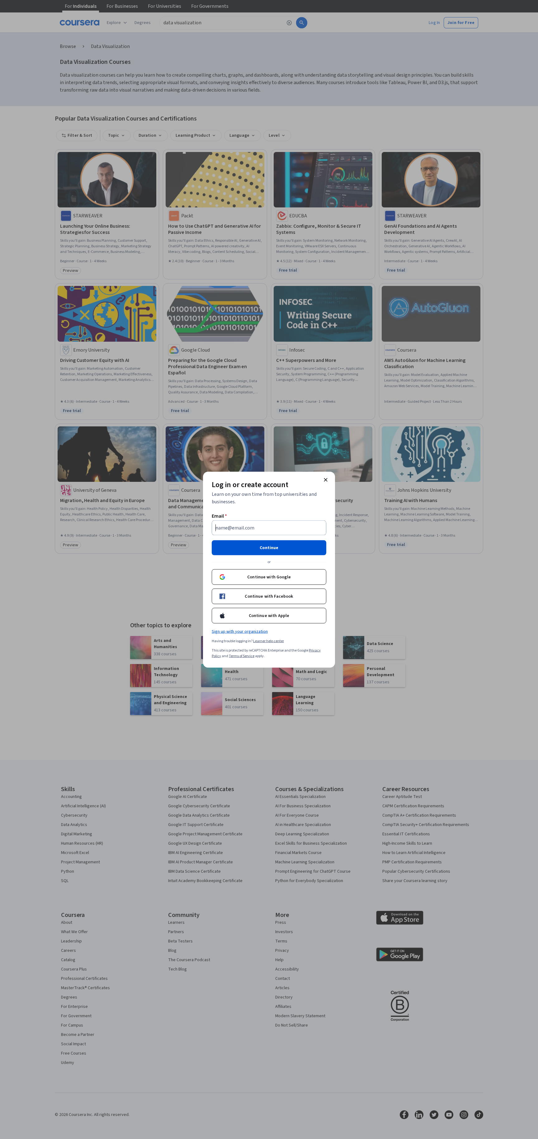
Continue (269, 547)
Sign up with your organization (240, 631)
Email (219, 516)
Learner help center (268, 640)
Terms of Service (241, 655)
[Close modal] (325, 479)
